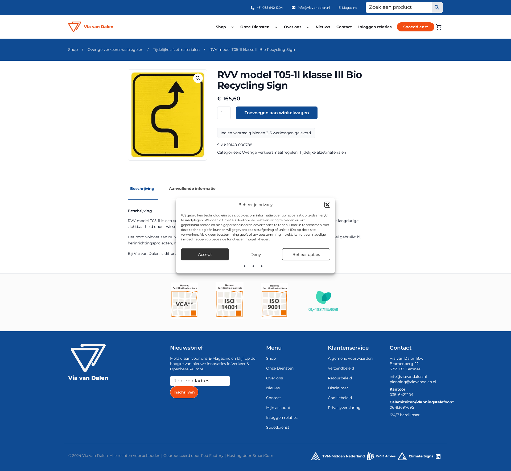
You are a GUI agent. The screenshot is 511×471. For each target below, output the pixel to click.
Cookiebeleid (340, 397)
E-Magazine (348, 8)
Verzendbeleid (341, 368)
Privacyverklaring (344, 407)
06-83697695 (402, 407)
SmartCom (263, 455)
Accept (205, 254)
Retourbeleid (340, 378)
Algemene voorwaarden (350, 358)
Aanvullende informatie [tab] (192, 188)
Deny (255, 254)
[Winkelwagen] (438, 27)
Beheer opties (306, 254)
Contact (344, 26)
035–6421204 (401, 394)
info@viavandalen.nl (314, 8)
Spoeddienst (415, 26)
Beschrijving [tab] (142, 188)
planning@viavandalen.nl (413, 381)
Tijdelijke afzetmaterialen (176, 49)
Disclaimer (338, 388)
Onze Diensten (255, 26)
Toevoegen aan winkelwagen (277, 112)
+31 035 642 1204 (270, 8)
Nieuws (323, 26)
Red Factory (212, 455)
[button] (327, 204)
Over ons (292, 26)
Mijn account (278, 407)
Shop (221, 26)
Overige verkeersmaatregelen (115, 49)
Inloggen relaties (375, 26)
